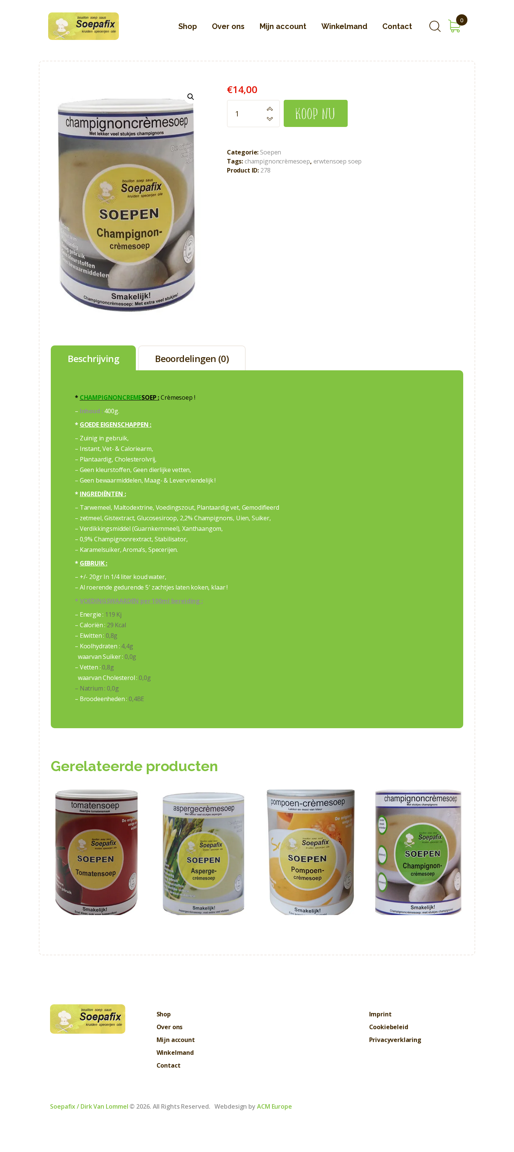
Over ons (170, 1027)
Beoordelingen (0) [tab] (192, 358)
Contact (169, 1065)
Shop (164, 1014)
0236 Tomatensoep (96, 835)
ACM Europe (274, 1106)
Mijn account (176, 1040)
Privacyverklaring (395, 1040)
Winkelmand (175, 1052)
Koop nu (316, 113)
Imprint (380, 1014)
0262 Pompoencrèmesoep (310, 835)
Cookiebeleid (388, 1027)
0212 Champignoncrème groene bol (418, 835)
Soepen (270, 152)
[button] (191, 97)
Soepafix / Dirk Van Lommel (89, 1106)
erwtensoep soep (337, 161)
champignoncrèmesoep (277, 161)
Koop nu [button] (96, 866)
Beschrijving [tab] (93, 358)
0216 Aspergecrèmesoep (203, 835)
